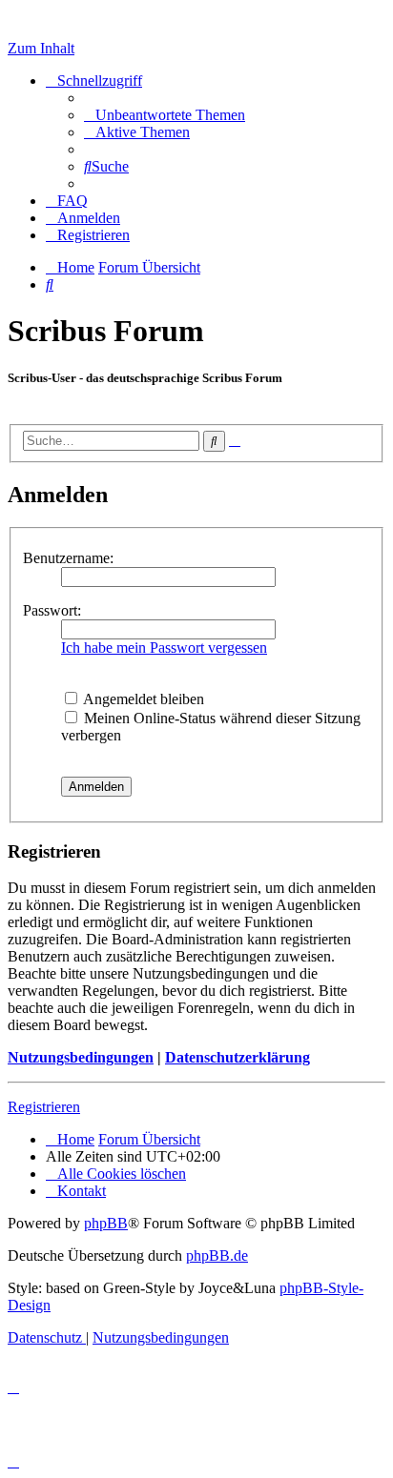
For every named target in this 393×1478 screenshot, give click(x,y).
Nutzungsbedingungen (81, 1057)
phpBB (106, 1223)
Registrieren (44, 1107)
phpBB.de (217, 1255)
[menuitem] (164, 115)
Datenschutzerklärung (237, 1057)
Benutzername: (68, 558)
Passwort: (52, 610)
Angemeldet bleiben (142, 699)
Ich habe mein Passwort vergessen (164, 647)
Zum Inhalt (41, 48)
